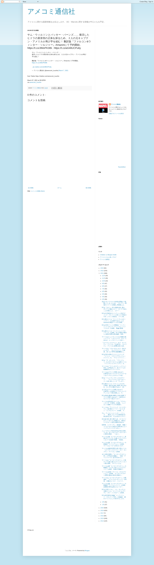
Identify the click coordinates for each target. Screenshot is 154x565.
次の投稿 (30, 188)
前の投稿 (88, 188)
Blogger (87, 550)
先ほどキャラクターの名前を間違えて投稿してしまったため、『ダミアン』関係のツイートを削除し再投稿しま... (114, 303)
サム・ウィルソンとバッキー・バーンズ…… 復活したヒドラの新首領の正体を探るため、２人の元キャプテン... (114, 414)
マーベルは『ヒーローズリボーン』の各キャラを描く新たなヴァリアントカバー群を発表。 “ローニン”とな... (114, 461)
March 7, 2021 (63, 70)
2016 (102, 516)
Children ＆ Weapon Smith (108, 255)
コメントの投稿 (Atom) (38, 191)
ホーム (59, 188)
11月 (103, 278)
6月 (103, 291)
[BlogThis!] (55, 88)
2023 (102, 268)
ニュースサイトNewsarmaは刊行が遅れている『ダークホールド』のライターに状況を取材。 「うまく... (114, 432)
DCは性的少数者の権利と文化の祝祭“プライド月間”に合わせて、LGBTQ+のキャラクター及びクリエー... (114, 397)
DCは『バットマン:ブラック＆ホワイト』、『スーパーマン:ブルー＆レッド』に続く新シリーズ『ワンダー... (113, 379)
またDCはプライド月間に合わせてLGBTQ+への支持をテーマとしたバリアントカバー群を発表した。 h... (114, 391)
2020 (102, 508)
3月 (103, 299)
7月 (103, 289)
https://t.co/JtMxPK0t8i (39, 63)
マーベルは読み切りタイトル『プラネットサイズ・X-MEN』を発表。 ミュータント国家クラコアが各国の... (114, 403)
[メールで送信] (52, 88)
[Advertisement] (59, 168)
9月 (103, 283)
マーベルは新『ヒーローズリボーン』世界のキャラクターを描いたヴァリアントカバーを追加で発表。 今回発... (114, 438)
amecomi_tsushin (35, 82)
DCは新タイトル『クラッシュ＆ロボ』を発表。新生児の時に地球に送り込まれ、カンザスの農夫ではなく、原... (114, 385)
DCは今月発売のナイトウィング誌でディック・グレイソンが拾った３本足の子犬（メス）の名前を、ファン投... (114, 315)
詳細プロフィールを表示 (116, 113)
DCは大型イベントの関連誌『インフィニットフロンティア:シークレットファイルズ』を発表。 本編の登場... (113, 326)
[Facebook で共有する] (59, 88)
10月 (103, 281)
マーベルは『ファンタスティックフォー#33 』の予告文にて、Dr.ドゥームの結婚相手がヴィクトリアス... (114, 367)
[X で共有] (57, 88)
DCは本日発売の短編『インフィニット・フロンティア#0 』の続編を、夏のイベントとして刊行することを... (114, 497)
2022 (102, 270)
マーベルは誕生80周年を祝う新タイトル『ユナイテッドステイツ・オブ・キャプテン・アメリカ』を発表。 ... (114, 450)
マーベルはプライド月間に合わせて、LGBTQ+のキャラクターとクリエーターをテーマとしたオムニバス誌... (114, 373)
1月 (103, 504)
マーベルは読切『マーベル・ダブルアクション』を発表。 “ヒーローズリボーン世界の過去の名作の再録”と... (114, 473)
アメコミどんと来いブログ (108, 257)
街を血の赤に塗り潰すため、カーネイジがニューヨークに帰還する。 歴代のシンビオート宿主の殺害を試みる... (114, 420)
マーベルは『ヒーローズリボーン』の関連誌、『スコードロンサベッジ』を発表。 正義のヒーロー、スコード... (114, 479)
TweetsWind (121, 167)
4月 (103, 296)
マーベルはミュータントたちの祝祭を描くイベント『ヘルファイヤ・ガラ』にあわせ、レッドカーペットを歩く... (114, 338)
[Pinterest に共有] (61, 88)
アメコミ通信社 (51, 11)
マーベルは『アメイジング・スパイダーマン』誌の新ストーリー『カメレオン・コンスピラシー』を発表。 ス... (114, 409)
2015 (102, 518)
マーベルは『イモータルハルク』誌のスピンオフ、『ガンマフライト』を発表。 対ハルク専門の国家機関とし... (114, 350)
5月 (103, 294)
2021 (102, 273)
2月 (103, 502)
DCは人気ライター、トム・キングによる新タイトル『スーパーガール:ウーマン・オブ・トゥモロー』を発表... (113, 491)
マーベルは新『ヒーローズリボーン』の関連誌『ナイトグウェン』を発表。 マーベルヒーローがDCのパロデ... (114, 444)
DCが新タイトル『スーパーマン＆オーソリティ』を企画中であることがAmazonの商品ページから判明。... (113, 320)
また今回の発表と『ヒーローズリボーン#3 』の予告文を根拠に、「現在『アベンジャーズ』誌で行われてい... (114, 455)
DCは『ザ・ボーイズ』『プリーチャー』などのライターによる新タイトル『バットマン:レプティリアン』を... (114, 361)
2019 (102, 510)
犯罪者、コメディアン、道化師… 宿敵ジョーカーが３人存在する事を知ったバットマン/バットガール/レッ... (114, 426)
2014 (102, 521)
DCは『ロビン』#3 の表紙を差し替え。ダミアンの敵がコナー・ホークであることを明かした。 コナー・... (114, 309)
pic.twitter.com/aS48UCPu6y (42, 67)
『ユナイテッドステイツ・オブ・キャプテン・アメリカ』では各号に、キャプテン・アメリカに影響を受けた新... (114, 344)
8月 (103, 286)
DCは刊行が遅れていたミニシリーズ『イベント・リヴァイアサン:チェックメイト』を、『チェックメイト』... (114, 356)
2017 (102, 513)
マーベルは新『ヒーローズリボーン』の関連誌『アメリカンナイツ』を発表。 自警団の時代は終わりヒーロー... (114, 485)
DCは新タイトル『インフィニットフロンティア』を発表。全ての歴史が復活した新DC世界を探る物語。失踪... (114, 332)
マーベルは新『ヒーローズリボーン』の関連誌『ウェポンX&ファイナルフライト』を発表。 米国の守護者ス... (114, 467)
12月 (103, 275)
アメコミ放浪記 (105, 259)
